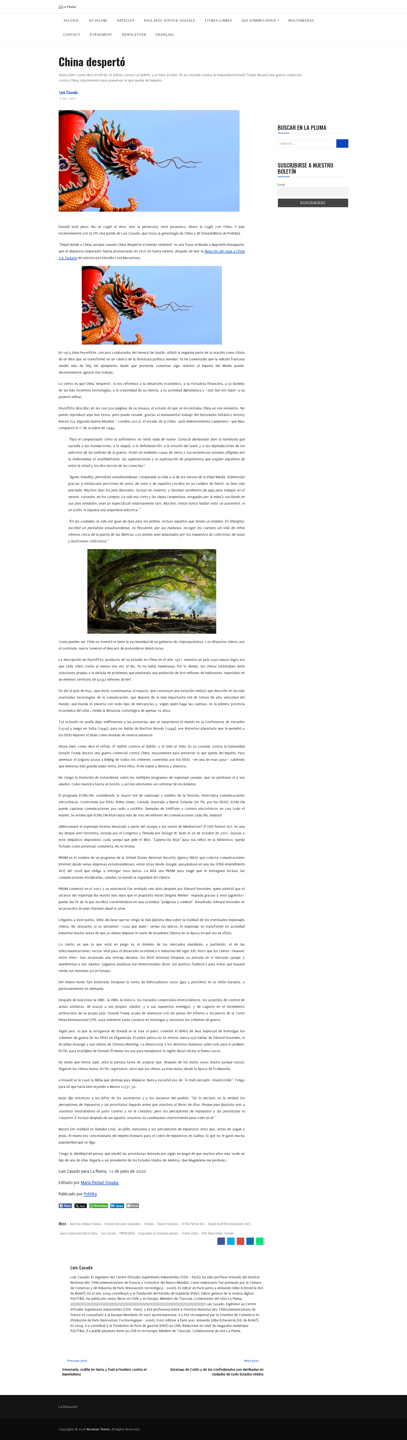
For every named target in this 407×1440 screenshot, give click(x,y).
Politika (90, 1194)
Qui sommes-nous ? (260, 20)
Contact (71, 35)
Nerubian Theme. (98, 1429)
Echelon (148, 1223)
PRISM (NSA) (127, 1232)
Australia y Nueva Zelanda (85, 1223)
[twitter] (231, 1241)
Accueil (71, 20)
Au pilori (98, 20)
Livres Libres (218, 20)
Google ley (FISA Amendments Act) (229, 1223)
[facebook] (221, 1241)
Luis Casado (68, 92)
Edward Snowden (167, 1223)
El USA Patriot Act (193, 1223)
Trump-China (190, 1232)
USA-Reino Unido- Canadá (217, 1232)
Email (281, 184)
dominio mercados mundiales (122, 1223)
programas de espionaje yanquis (158, 1232)
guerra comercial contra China (78, 1232)
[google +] (241, 1241)
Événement (101, 35)
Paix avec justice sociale (169, 20)
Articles (125, 20)
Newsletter (134, 35)
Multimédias (301, 20)
